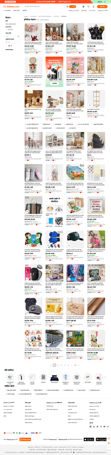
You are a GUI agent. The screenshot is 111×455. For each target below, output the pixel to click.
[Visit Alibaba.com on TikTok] (108, 427)
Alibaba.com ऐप (63, 439)
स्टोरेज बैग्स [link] (63, 16)
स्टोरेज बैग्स (56, 16)
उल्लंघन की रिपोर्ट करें (72, 422)
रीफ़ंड (69, 416)
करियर (4, 416)
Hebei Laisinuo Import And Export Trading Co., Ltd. (54, 51)
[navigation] (13, 191)
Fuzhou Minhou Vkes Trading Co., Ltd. (33, 324)
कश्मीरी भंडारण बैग (69, 124)
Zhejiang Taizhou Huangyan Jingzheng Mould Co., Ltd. (33, 116)
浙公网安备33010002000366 (84, 452)
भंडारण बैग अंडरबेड (10, 394)
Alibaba (26, 16)
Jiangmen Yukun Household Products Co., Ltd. (33, 158)
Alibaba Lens (10, 439)
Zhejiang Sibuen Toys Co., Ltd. (74, 190)
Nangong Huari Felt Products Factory (33, 84)
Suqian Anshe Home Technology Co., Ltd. (96, 83)
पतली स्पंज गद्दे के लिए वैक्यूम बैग (53, 390)
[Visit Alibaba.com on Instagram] (101, 427)
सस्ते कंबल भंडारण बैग (61, 128)
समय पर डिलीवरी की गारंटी (30, 412)
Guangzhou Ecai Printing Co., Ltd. (96, 224)
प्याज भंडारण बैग (73, 128)
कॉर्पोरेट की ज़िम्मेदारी (7, 412)
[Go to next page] (78, 365)
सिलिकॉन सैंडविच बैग (38, 390)
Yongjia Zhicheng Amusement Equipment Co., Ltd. (54, 290)
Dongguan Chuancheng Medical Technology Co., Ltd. (96, 190)
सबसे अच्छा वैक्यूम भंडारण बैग (41, 394)
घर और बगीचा (33, 16)
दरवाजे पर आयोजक (81, 390)
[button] (67, 7)
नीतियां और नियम (28, 422)
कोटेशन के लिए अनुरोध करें (52, 409)
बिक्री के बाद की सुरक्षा (29, 416)
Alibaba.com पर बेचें (94, 406)
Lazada (55, 447)
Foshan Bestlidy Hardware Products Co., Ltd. (54, 356)
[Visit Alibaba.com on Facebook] (90, 427)
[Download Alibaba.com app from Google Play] (102, 439)
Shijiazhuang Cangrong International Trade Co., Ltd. (75, 257)
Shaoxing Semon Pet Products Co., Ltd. (96, 290)
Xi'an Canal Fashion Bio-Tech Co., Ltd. (96, 258)
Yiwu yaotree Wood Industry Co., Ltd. (54, 190)
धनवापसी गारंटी (28, 409)
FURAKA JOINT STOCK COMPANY (96, 115)
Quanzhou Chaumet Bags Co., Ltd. (33, 223)
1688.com (37, 447)
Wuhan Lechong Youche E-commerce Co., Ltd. (75, 324)
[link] (108, 438)
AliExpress (31, 447)
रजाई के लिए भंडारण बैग (25, 390)
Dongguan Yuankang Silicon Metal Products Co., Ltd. (33, 190)
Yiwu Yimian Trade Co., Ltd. (73, 290)
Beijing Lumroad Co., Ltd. (73, 116)
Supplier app (53, 439)
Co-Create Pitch (7, 409)
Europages (81, 447)
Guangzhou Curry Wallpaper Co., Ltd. (96, 324)
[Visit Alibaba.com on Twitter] (97, 427)
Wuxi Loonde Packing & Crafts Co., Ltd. (33, 51)
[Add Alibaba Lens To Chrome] (25, 439)
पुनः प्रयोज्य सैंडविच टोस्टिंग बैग (25, 394)
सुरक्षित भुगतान (28, 406)
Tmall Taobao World (47, 447)
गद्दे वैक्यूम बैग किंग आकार (95, 390)
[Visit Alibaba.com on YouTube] (104, 427)
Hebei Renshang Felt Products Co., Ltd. (96, 158)
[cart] (88, 7)
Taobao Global (62, 447)
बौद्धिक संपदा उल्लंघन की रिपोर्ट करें (75, 419)
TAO (69, 447)
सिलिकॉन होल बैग (46, 124)
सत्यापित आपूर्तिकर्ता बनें (94, 416)
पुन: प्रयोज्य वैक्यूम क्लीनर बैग (32, 128)
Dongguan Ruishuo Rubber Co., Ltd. (54, 324)
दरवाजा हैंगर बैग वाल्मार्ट (47, 128)
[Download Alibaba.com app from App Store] (89, 439)
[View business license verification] (71, 452)
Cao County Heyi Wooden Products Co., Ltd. (54, 158)
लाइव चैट (70, 409)
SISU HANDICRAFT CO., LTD (74, 158)
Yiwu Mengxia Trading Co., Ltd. (74, 223)
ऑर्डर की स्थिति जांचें (93, 412)
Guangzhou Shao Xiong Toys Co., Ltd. (75, 356)
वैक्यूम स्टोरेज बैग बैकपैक (98, 124)
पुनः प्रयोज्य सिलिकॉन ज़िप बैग (32, 124)
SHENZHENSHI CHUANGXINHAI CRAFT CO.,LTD (96, 49)
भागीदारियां (91, 419)
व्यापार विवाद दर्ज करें (72, 412)
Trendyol (74, 447)
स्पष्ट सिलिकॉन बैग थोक (68, 390)
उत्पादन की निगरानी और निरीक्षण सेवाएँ (33, 419)
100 (75, 365)
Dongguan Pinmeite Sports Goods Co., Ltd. (33, 257)
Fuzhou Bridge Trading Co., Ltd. (74, 51)
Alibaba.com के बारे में (8, 402)
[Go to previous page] (51, 365)
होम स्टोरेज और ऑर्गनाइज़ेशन (45, 16)
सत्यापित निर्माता (49, 406)
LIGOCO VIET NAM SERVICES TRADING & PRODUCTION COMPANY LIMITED (54, 118)
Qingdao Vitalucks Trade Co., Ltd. (75, 83)
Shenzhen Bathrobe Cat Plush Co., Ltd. (33, 356)
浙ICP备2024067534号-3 (100, 452)
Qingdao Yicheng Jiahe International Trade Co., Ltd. (54, 258)
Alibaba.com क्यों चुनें (8, 406)
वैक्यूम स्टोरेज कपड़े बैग (11, 390)
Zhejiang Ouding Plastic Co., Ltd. (33, 292)
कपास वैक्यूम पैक (58, 124)
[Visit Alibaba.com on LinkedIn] (94, 427)
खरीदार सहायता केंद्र (72, 406)
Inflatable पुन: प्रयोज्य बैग (83, 124)
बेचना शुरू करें (92, 409)
